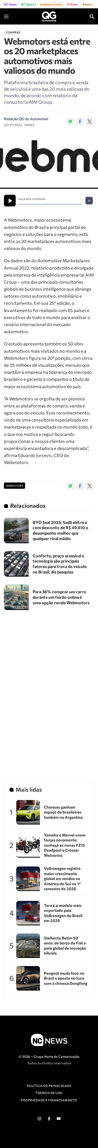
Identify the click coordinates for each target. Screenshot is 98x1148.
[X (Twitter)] (90, 122)
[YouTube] (58, 1118)
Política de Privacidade (49, 1086)
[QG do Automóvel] (49, 16)
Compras (13, 32)
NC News (10, 4)
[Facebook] (80, 122)
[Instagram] (39, 1118)
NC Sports (28, 4)
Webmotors (14, 485)
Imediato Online (51, 4)
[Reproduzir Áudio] (10, 200)
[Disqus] (49, 691)
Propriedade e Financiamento (49, 1100)
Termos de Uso (49, 1093)
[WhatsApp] (70, 122)
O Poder (72, 4)
